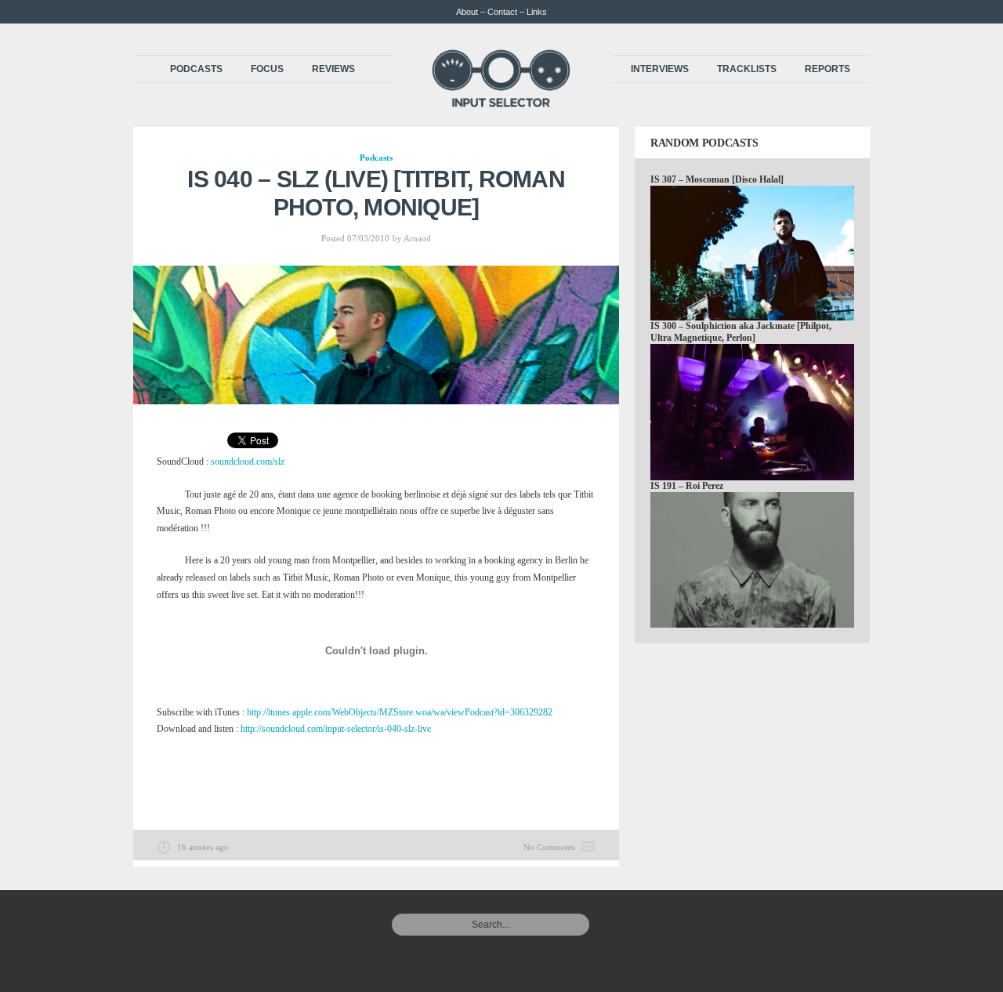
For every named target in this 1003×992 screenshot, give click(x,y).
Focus (267, 68)
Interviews (660, 68)
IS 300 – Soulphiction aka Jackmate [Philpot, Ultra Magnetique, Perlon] (740, 331)
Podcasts (196, 68)
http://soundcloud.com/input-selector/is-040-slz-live (336, 728)
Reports (827, 68)
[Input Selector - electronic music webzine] (501, 103)
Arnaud (417, 238)
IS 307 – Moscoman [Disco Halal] (717, 179)
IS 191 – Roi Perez (686, 485)
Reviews (333, 68)
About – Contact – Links (501, 11)
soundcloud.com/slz (247, 461)
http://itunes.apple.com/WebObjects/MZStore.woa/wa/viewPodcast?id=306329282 (399, 712)
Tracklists (747, 68)
